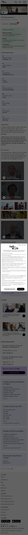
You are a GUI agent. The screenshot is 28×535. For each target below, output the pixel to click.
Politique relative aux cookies (6, 285)
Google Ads (21, 275)
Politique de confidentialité (17, 284)
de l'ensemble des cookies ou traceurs (14, 256)
